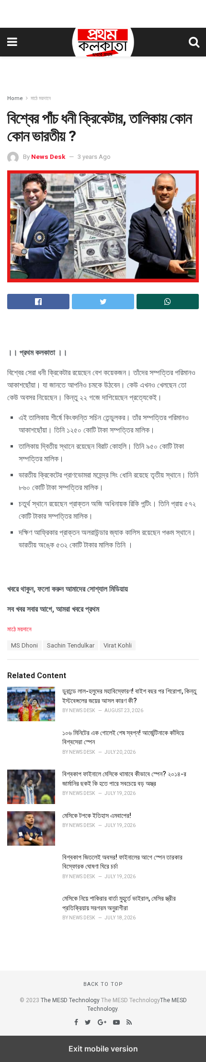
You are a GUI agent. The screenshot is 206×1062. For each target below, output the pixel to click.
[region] (103, 12)
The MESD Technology (70, 1000)
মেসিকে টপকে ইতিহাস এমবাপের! (96, 815)
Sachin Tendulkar (70, 645)
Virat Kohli (117, 645)
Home (15, 98)
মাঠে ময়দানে (41, 98)
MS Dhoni (24, 645)
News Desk (48, 156)
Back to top (103, 984)
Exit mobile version (103, 1048)
